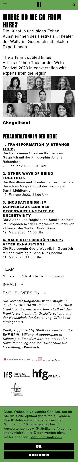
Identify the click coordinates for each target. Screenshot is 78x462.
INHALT (10, 284)
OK (39, 446)
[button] (5, 4)
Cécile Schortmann (48, 276)
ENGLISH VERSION (21, 293)
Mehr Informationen (46, 437)
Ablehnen (39, 455)
